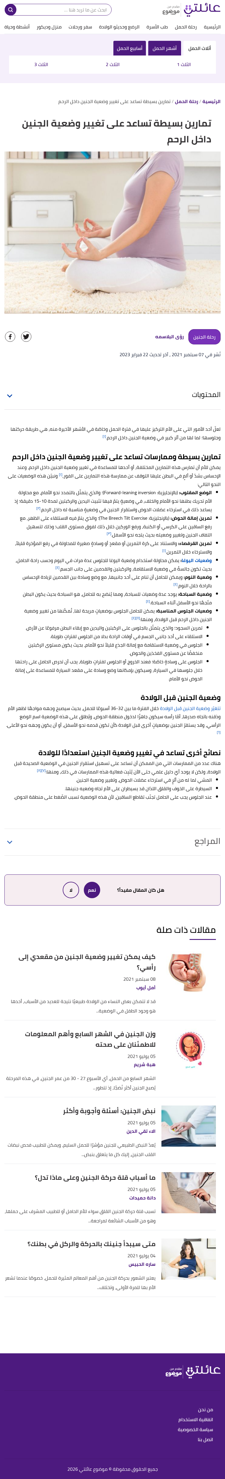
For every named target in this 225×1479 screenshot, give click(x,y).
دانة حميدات (142, 1198)
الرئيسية (212, 26)
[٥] (138, 618)
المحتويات (206, 394)
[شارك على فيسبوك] (10, 337)
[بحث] (10, 10)
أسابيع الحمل (129, 48)
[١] (104, 436)
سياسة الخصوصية (195, 1430)
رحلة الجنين (204, 336)
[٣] (109, 533)
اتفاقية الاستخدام (195, 1420)
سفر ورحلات (80, 26)
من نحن (205, 1410)
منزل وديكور (49, 26)
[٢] (38, 508)
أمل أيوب (146, 987)
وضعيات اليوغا (197, 560)
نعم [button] (92, 890)
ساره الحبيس (142, 1264)
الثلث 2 (113, 64)
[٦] (219, 732)
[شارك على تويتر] (26, 337)
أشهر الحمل (165, 48)
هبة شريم (145, 1064)
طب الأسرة (157, 26)
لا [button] (70, 890)
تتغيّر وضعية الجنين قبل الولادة (190, 708)
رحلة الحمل (186, 26)
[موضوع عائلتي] (191, 10)
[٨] (39, 770)
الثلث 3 (41, 64)
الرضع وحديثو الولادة (119, 26)
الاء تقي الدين (141, 1131)
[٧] (43, 770)
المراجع (208, 841)
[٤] (57, 567)
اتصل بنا (205, 1440)
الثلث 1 (184, 64)
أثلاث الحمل (199, 48)
